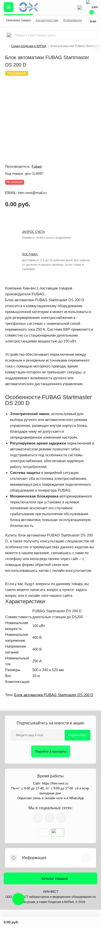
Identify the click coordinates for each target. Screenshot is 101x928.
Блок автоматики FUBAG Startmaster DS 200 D (53, 695)
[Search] (9, 35)
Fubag (37, 166)
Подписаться (77, 735)
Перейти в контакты (50, 751)
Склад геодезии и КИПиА (28, 46)
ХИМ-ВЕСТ (50, 891)
